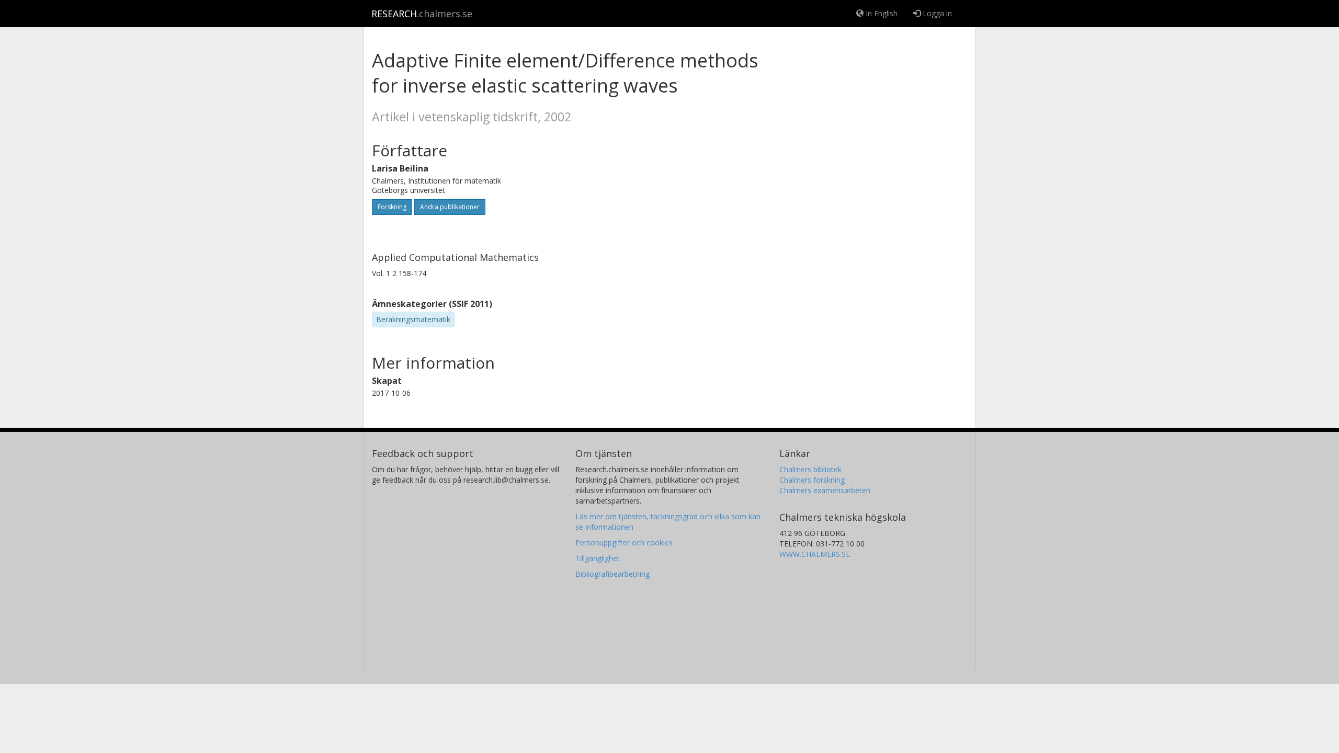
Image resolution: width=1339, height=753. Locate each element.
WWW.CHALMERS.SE (814, 554)
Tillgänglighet (597, 558)
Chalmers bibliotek (810, 469)
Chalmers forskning (812, 480)
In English (881, 13)
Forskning (392, 206)
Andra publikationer (450, 206)
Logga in (936, 13)
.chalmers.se (421, 13)
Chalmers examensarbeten (824, 490)
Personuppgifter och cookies (624, 542)
